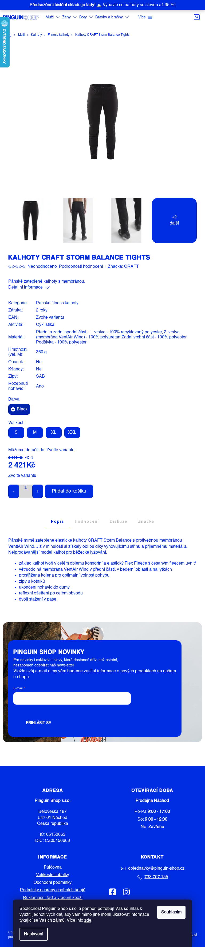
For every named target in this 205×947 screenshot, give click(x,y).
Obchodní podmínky (53, 883)
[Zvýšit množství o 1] (37, 491)
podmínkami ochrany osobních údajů (96, 711)
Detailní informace (25, 287)
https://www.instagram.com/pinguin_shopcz (126, 892)
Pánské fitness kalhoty (57, 303)
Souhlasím (171, 912)
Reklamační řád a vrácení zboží (52, 898)
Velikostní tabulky (52, 875)
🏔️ (102, 5)
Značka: (123, 267)
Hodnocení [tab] (87, 521)
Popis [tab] (57, 521)
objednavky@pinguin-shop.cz (156, 868)
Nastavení (33, 934)
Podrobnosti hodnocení (81, 267)
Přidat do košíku (69, 491)
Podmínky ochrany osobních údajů (52, 890)
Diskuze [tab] (118, 521)
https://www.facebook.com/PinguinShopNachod (112, 892)
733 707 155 (156, 877)
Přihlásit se (38, 723)
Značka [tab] (146, 521)
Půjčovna (53, 867)
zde (87, 920)
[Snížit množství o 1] (13, 491)
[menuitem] (53, 17)
